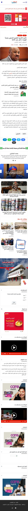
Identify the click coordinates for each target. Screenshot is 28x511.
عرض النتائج (14, 304)
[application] (14, 347)
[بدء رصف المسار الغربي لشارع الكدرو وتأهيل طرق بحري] (23, 86)
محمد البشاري (23, 45)
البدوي (10, 73)
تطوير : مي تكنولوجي (14, 502)
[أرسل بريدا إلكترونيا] (20, 45)
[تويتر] (19, 139)
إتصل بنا (8, 504)
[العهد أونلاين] (14, 2)
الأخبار (21, 32)
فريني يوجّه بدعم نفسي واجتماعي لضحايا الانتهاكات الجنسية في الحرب (8, 233)
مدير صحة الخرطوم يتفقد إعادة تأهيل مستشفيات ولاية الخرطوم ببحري (8, 248)
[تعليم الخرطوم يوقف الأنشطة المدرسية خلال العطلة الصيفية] (23, 93)
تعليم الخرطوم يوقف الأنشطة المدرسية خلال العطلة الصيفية (14, 369)
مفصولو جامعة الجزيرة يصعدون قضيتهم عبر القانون (22, 252)
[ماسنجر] (14, 139)
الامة (24, 134)
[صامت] (5, 353)
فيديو (24, 300)
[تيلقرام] (5, 139)
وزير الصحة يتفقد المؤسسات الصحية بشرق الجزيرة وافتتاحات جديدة (14, 366)
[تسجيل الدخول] (1, 2)
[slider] (15, 353)
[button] (14, 347)
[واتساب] (9, 139)
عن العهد (23, 504)
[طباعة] (14, 142)
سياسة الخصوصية (17, 504)
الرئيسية (24, 32)
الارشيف (4, 504)
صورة (24, 295)
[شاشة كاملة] (3, 353)
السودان (19, 35)
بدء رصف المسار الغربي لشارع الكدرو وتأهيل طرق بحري (15, 363)
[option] (14, 171)
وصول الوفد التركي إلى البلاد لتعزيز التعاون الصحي (15, 9)
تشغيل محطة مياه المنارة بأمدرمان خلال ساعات (21, 231)
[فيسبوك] (23, 139)
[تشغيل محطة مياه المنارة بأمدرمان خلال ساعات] (21, 225)
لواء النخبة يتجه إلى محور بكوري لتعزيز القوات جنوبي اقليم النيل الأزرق (14, 374)
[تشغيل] (25, 353)
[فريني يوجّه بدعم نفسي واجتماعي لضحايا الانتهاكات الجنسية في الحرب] (7, 225)
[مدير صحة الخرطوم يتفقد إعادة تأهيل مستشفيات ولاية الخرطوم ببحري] (7, 241)
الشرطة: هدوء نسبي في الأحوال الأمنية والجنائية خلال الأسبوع (14, 172)
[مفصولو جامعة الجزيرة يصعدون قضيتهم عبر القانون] (21, 244)
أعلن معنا (12, 504)
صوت (24, 298)
